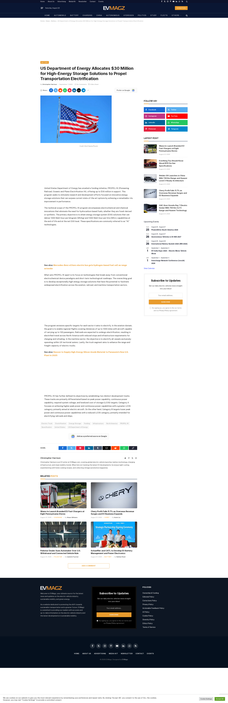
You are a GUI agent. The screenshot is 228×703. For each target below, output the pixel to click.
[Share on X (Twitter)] (56, 90)
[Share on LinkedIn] (74, 90)
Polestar (58, 557)
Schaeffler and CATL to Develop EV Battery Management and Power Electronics (111, 551)
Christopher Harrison (49, 84)
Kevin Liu (117, 517)
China (99, 15)
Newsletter (83, 1)
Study (153, 15)
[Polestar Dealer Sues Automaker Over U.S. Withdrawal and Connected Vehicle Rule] (63, 535)
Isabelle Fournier (73, 557)
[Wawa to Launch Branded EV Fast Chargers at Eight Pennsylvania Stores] (63, 495)
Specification (47, 427)
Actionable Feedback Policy (153, 608)
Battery (74, 15)
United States (60, 427)
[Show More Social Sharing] (88, 90)
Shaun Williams (72, 517)
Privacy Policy (164, 310)
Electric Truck (47, 423)
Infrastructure (98, 423)
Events (101, 1)
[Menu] (42, 8)
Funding (87, 423)
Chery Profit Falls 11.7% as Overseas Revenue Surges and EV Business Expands (112, 512)
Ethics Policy (147, 623)
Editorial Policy (148, 597)
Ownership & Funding (150, 593)
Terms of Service (148, 627)
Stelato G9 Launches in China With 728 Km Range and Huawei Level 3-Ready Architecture (173, 178)
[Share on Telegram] (83, 90)
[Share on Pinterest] (70, 90)
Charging (87, 15)
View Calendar (149, 268)
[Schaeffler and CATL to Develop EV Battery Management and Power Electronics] (114, 535)
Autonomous (113, 15)
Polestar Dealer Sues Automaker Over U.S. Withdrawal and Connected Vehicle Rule (60, 551)
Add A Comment (89, 566)
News (48, 21)
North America (111, 423)
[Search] (186, 15)
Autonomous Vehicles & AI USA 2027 (166, 237)
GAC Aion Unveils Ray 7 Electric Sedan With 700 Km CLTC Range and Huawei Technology (173, 208)
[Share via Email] (79, 90)
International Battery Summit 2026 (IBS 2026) (169, 244)
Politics (142, 15)
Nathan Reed (120, 557)
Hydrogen (129, 15)
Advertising (61, 1)
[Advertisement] (111, 43)
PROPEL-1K (124, 423)
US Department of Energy (78, 427)
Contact (92, 1)
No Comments (82, 84)
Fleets (164, 15)
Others (175, 15)
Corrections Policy (149, 601)
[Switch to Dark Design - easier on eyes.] (186, 1)
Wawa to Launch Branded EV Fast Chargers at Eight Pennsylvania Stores (62, 512)
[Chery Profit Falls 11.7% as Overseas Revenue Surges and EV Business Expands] (114, 495)
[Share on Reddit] (60, 90)
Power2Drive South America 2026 (164, 230)
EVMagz (125, 659)
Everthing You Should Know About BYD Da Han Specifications (171, 163)
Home (42, 1)
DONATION (181, 8)
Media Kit (72, 1)
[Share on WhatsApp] (65, 90)
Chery (106, 517)
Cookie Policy (147, 616)
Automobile (60, 15)
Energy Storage (75, 423)
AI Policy (145, 612)
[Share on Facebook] (51, 90)
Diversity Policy (148, 620)
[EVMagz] (114, 8)
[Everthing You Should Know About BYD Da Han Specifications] (150, 163)
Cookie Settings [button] (206, 699)
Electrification (60, 423)
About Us (51, 1)
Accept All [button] (220, 699)
